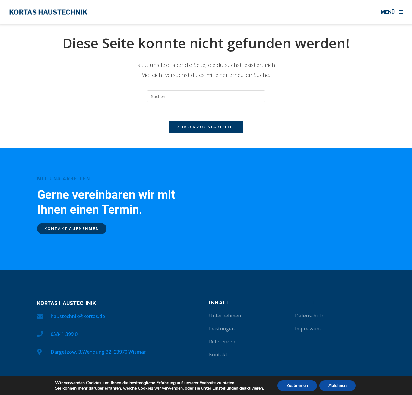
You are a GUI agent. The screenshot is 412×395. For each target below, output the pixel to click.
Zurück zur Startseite (206, 126)
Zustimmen (297, 385)
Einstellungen (225, 388)
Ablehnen (337, 385)
